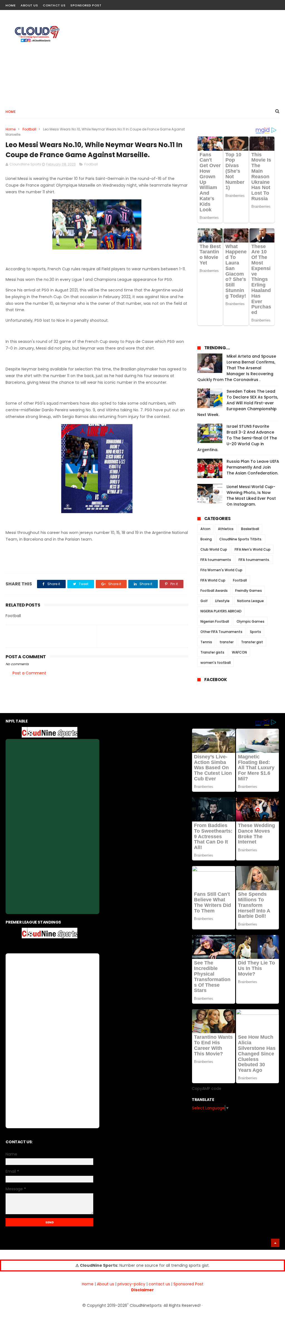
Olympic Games (250, 621)
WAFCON (239, 652)
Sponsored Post (85, 5)
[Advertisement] (178, 57)
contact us (159, 1284)
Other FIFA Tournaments (221, 631)
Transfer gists (212, 652)
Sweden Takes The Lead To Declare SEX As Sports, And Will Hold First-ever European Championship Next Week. (237, 403)
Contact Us (54, 5)
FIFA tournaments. (254, 559)
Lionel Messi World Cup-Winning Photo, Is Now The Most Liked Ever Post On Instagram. (251, 495)
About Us (29, 5)
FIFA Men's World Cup (253, 549)
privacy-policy (131, 1284)
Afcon (205, 528)
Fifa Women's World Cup (221, 570)
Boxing (206, 539)
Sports (255, 631)
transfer (227, 642)
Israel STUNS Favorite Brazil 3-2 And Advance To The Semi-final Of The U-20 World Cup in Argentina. (237, 438)
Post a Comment (29, 673)
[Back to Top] (275, 1243)
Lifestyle (222, 600)
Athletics (226, 528)
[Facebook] (256, 3)
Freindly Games (248, 590)
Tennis (206, 642)
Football (29, 129)
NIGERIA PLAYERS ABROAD (221, 611)
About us (105, 1284)
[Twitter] (275, 3)
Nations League (250, 600)
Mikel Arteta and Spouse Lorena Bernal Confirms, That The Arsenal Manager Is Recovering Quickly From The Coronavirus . (236, 367)
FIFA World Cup (212, 580)
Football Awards (214, 590)
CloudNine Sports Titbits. (240, 539)
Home (11, 5)
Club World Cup (213, 549)
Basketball (250, 528)
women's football (215, 662)
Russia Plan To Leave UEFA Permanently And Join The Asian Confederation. (253, 467)
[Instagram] (266, 3)
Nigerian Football (214, 621)
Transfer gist (252, 642)
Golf (204, 600)
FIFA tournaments (215, 559)
